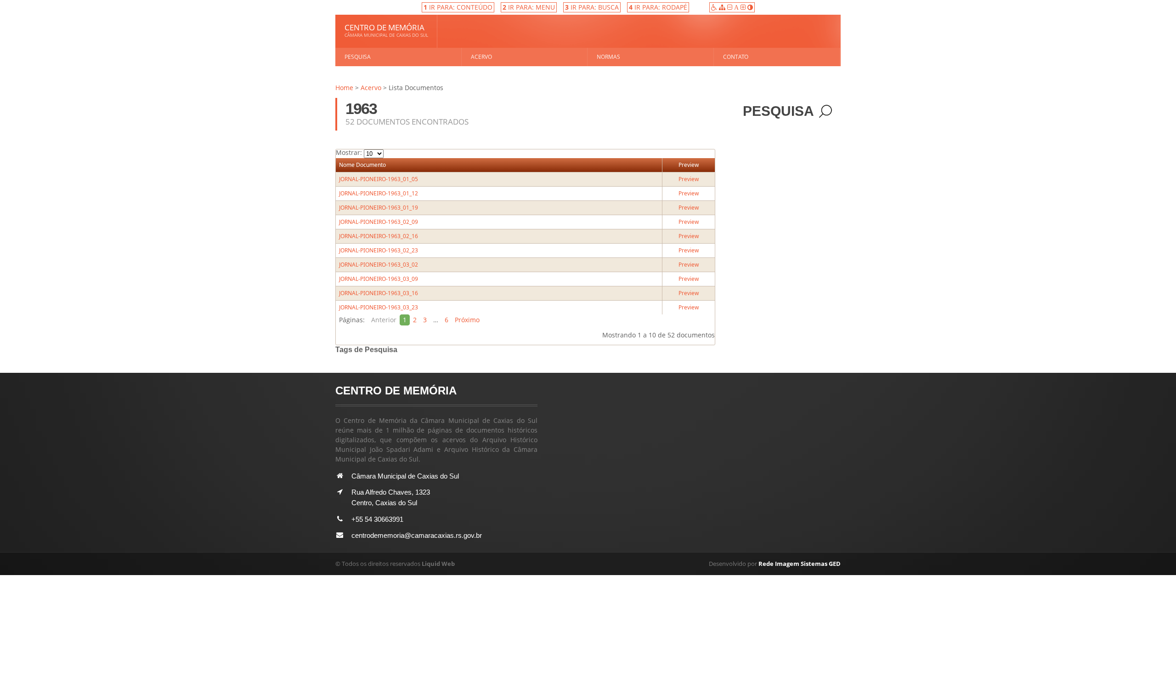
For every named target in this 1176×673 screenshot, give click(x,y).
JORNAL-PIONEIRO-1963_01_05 (378, 179)
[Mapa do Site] (723, 7)
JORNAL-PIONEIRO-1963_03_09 (378, 279)
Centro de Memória (386, 30)
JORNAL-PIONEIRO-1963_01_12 (378, 193)
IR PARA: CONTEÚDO (458, 7)
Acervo (481, 57)
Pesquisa (358, 57)
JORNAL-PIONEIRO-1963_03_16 (378, 293)
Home (344, 87)
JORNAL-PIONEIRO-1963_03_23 (378, 307)
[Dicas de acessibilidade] (715, 7)
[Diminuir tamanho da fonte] (730, 7)
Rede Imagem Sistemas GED (799, 563)
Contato (735, 57)
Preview (688, 165)
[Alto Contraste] (750, 7)
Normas (608, 57)
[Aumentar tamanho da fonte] (744, 7)
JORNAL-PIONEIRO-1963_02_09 (378, 222)
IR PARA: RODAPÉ (658, 7)
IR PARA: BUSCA (592, 7)
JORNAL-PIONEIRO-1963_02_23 (378, 250)
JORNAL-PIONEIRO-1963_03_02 (378, 264)
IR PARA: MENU (529, 7)
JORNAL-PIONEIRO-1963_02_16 (378, 236)
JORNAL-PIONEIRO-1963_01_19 (378, 207)
